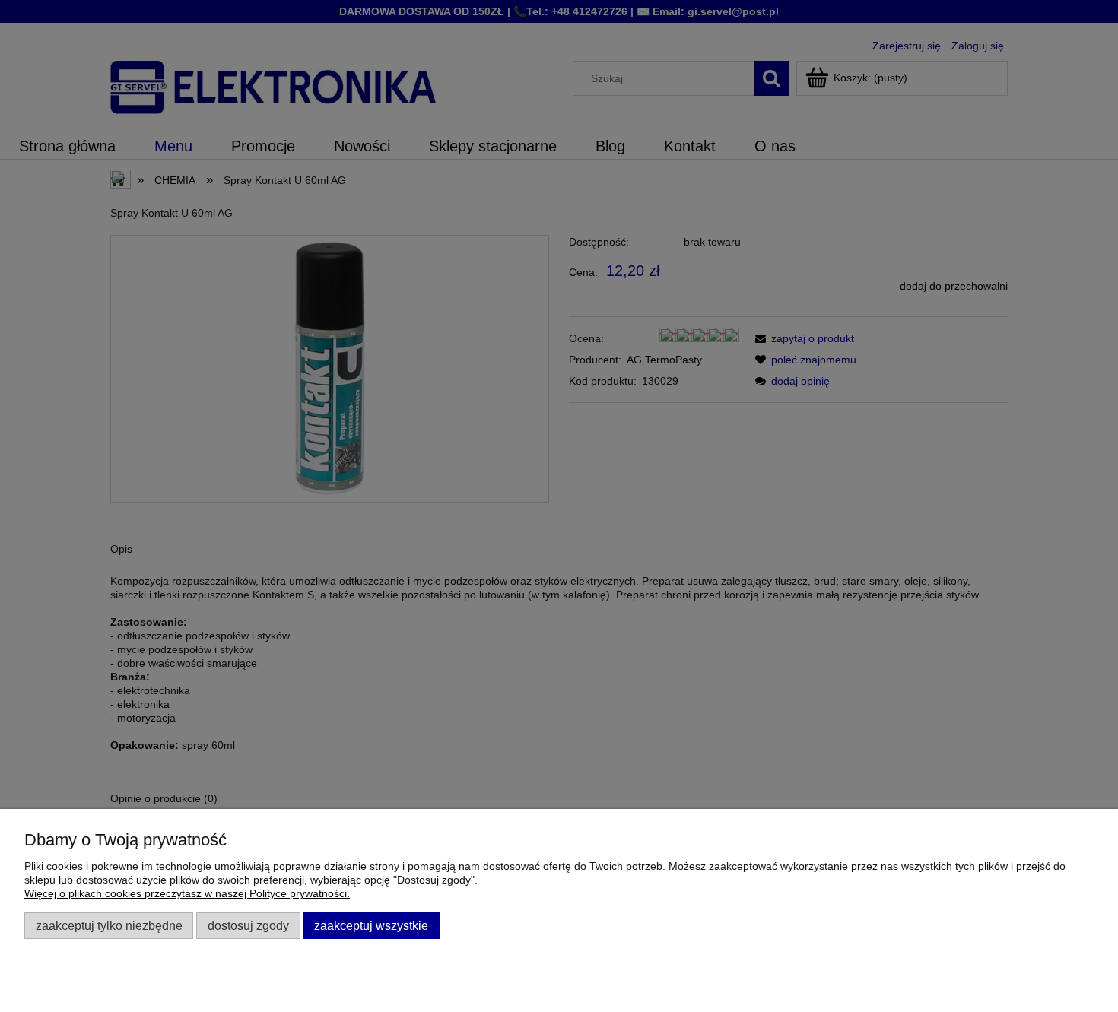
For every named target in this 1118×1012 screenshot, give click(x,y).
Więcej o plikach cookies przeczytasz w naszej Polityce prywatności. (187, 893)
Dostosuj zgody (248, 925)
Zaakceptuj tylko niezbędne (109, 925)
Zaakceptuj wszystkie (371, 925)
